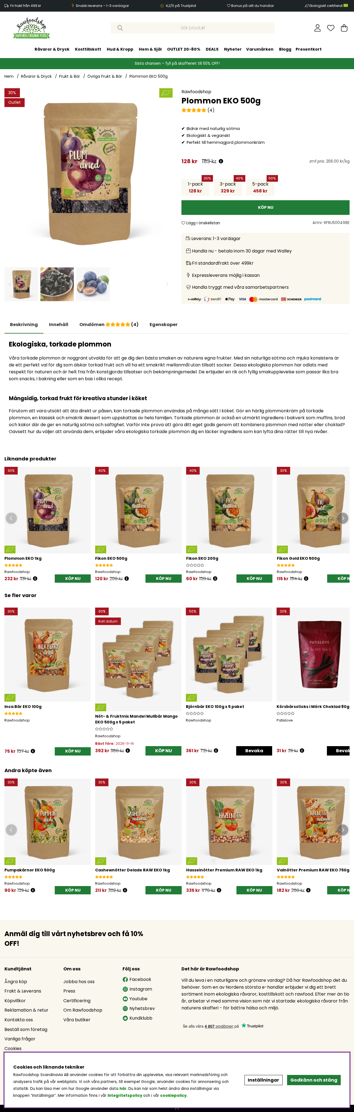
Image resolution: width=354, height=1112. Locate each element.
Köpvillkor (15, 1001)
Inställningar (263, 1080)
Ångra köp (15, 981)
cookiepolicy (173, 1095)
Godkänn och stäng (313, 1080)
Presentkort (309, 49)
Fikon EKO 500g (111, 558)
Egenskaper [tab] (164, 324)
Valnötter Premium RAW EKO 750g (313, 870)
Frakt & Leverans (22, 991)
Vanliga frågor (19, 1039)
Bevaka (254, 751)
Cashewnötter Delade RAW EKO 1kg (132, 870)
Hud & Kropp (120, 49)
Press (69, 991)
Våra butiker (76, 1020)
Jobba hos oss (79, 981)
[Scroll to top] (177, 1108)
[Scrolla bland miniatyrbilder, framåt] (167, 284)
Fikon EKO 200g (202, 558)
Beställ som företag (25, 1029)
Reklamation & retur (26, 1010)
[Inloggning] (317, 28)
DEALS (212, 49)
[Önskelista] (331, 28)
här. (123, 1088)
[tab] (58, 324)
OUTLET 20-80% (183, 49)
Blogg (285, 49)
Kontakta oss (18, 1020)
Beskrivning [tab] (24, 324)
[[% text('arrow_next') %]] (344, 674)
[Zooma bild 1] (88, 172)
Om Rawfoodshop (82, 1010)
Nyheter (233, 49)
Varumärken (260, 49)
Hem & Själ (150, 49)
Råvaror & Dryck (52, 49)
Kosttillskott (88, 49)
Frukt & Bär (69, 76)
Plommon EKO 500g (148, 76)
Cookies (13, 1048)
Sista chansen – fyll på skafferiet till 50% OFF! (177, 63)
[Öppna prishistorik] (221, 161)
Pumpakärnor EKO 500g (29, 870)
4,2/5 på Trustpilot (181, 5)
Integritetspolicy (125, 1095)
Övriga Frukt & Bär (104, 76)
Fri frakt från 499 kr (25, 5)
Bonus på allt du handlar (252, 5)
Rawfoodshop (196, 91)
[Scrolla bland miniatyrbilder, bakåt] (9, 284)
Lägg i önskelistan (202, 223)
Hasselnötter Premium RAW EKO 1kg (224, 870)
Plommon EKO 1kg (22, 558)
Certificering (76, 1001)
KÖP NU (163, 751)
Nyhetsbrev (142, 1008)
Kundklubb (140, 1018)
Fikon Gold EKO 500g (298, 558)
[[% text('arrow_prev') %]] (9, 674)
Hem (9, 76)
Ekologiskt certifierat (326, 5)
